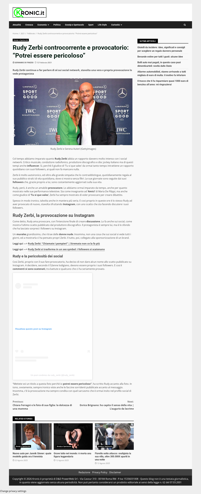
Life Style (102, 25)
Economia (42, 25)
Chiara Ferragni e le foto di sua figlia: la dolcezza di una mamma (42, 405)
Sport (90, 25)
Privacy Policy (99, 472)
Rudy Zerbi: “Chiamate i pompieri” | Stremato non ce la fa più (64, 243)
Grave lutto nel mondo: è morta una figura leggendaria (73, 436)
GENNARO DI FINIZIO (24, 62)
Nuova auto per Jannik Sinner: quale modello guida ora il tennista (32, 436)
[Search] (185, 25)
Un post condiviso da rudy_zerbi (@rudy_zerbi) (52, 375)
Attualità (17, 25)
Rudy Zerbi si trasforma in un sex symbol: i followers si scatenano (66, 249)
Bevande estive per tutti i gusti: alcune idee (160, 56)
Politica (57, 25)
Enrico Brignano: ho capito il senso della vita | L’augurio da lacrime (107, 405)
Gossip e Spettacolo (74, 25)
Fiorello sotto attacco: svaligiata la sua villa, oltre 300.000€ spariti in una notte (114, 436)
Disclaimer (115, 472)
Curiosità (115, 25)
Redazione (84, 472)
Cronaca (29, 25)
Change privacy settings (13, 491)
